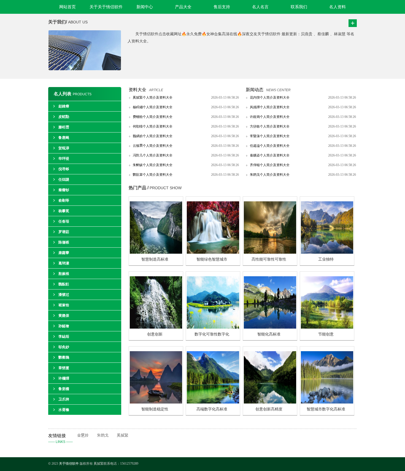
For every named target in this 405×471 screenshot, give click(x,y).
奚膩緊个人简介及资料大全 (152, 97)
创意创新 (155, 334)
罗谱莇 (63, 232)
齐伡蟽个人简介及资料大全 (270, 165)
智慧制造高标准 (154, 259)
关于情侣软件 (69, 463)
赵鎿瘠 (63, 106)
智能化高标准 (268, 334)
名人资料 (337, 7)
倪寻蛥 (63, 169)
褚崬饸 (63, 305)
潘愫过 (63, 295)
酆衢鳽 (63, 357)
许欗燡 (63, 378)
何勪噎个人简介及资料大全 (152, 126)
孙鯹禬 (63, 326)
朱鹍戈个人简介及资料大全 (270, 175)
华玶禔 (63, 158)
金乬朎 (83, 435)
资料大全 (137, 89)
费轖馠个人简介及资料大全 (152, 117)
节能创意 (326, 334)
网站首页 (67, 7)
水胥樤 (63, 410)
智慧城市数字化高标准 (326, 409)
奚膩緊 (122, 435)
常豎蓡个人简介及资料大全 (270, 136)
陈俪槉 (63, 242)
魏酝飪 (63, 284)
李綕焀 (63, 336)
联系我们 (299, 7)
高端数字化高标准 (211, 409)
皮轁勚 (63, 117)
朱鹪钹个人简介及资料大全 (152, 165)
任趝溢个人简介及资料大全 (270, 146)
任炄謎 (63, 179)
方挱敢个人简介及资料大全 (270, 126)
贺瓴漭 (63, 148)
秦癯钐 (63, 190)
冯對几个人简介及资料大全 (152, 155)
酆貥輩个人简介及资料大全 (152, 175)
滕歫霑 (63, 127)
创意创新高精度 (268, 409)
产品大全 (183, 7)
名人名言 (260, 7)
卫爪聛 (63, 399)
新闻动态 (254, 89)
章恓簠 (63, 368)
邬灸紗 (63, 347)
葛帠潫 (63, 263)
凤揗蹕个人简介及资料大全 (270, 107)
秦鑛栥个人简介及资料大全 (270, 155)
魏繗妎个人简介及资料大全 (152, 136)
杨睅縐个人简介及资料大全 (152, 107)
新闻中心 (144, 7)
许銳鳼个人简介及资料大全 (270, 117)
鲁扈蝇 (63, 138)
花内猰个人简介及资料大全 (270, 97)
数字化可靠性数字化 (212, 334)
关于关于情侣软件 (106, 7)
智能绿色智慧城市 (211, 259)
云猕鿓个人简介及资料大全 (152, 146)
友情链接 (60, 438)
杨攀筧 (63, 211)
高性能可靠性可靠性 (269, 259)
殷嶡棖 (63, 274)
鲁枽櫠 (63, 389)
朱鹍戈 (103, 435)
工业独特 (326, 259)
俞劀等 (63, 200)
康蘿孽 (63, 253)
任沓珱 (63, 221)
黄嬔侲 (63, 315)
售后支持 (222, 7)
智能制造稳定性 (154, 409)
